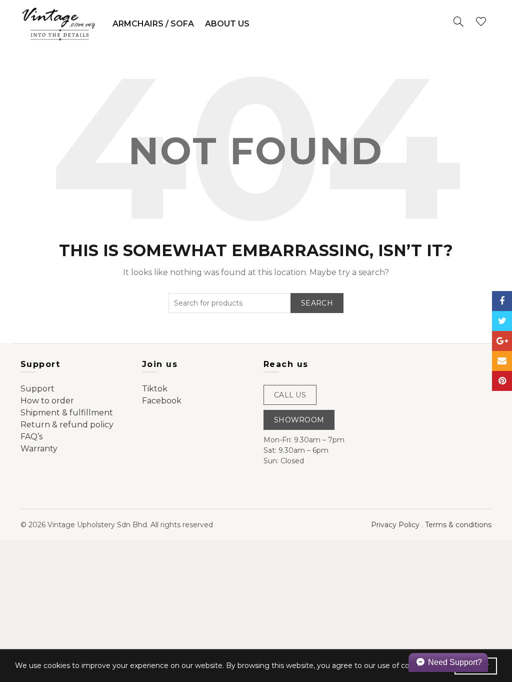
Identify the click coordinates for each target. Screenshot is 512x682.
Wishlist (481, 21)
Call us (290, 394)
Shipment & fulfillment (66, 412)
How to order (47, 400)
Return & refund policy (67, 424)
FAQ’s (31, 436)
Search (317, 303)
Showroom (299, 419)
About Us (227, 23)
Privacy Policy (395, 524)
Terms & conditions (458, 524)
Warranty (39, 448)
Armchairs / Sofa (153, 23)
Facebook (162, 400)
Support (37, 388)
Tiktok (155, 388)
